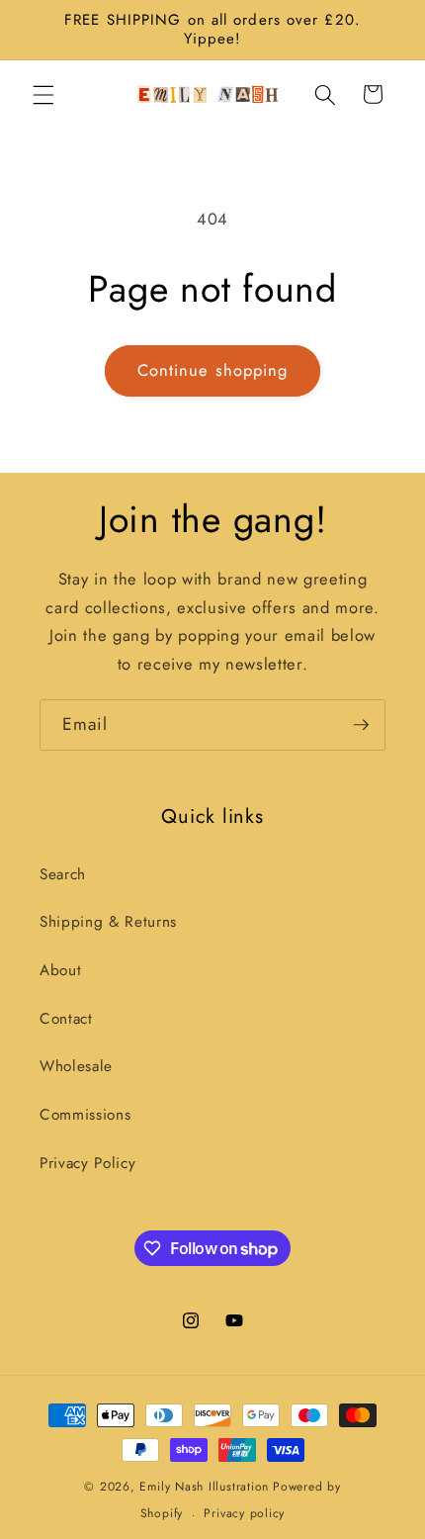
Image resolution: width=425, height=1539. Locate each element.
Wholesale (76, 1066)
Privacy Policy (87, 1163)
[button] (43, 94)
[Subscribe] (360, 725)
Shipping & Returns (108, 922)
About (60, 970)
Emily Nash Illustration (204, 1486)
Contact (66, 1019)
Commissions (85, 1115)
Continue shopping (213, 370)
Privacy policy (244, 1513)
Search (63, 874)
